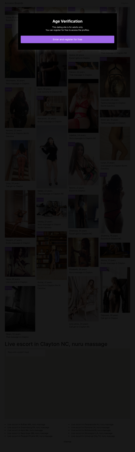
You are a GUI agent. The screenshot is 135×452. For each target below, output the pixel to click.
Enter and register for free (67, 39)
